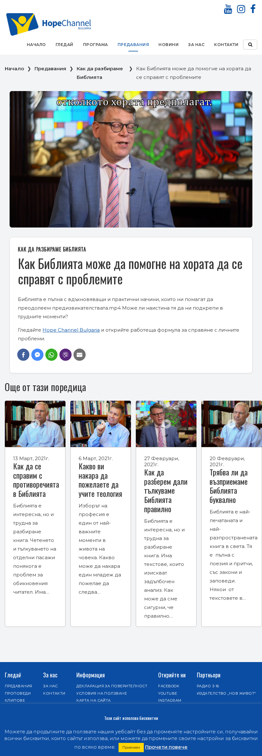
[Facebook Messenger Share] (37, 355)
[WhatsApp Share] (51, 355)
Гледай (64, 44)
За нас (196, 44)
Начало (36, 44)
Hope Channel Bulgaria (71, 330)
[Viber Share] (65, 355)
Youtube (167, 693)
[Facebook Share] (23, 355)
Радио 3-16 (208, 686)
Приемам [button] (131, 747)
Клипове (15, 700)
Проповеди (18, 693)
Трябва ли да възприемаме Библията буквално (229, 485)
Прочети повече (166, 747)
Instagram (169, 700)
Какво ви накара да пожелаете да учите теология (100, 479)
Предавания (133, 44)
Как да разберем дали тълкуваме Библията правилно (166, 490)
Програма (95, 44)
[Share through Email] (79, 355)
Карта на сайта (93, 700)
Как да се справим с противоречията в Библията (36, 479)
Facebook (168, 686)
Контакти (226, 44)
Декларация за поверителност (111, 686)
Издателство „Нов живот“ (226, 693)
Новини (168, 44)
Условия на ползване (101, 693)
